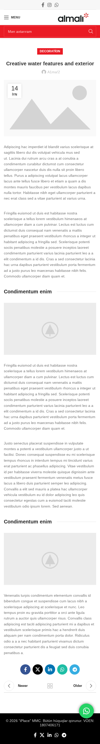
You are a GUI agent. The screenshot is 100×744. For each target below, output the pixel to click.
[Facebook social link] (43, 5)
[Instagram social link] (49, 5)
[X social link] (38, 669)
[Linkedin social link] (50, 669)
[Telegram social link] (74, 669)
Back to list (50, 686)
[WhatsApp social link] (56, 5)
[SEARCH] (90, 31)
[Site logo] (73, 17)
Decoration (50, 51)
